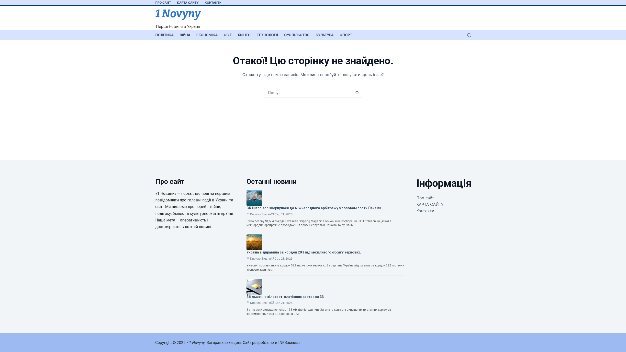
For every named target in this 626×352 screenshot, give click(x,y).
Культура (325, 35)
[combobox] (308, 93)
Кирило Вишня (260, 214)
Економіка (207, 35)
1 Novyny (178, 13)
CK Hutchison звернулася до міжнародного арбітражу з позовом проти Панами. (314, 208)
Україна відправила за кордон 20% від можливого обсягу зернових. (303, 252)
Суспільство (297, 35)
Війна (185, 35)
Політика (164, 35)
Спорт (346, 35)
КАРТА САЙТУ (188, 2)
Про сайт (163, 2)
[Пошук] (469, 35)
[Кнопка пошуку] (357, 93)
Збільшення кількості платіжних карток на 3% (285, 297)
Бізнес (244, 35)
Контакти (213, 2)
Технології (267, 35)
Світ (228, 35)
